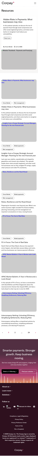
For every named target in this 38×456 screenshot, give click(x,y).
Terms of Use (19, 426)
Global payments (19, 146)
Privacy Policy (19, 419)
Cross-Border (6, 103)
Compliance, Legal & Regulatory (19, 416)
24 (29, 332)
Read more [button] (7, 38)
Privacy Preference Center (19, 422)
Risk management (19, 103)
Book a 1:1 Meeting (9, 371)
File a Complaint (19, 429)
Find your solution (27, 371)
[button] (19, 387)
